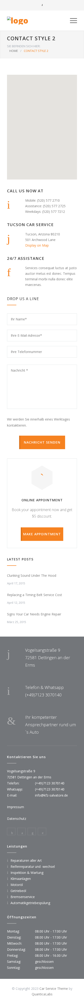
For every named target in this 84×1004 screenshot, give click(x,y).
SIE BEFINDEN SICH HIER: (23, 46)
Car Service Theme (53, 988)
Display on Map (37, 245)
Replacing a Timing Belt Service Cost (34, 595)
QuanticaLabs (42, 994)
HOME (13, 51)
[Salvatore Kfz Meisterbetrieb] (38, 20)
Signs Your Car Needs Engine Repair (34, 614)
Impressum (15, 807)
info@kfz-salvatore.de (51, 795)
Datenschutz (16, 818)
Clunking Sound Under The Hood (31, 575)
